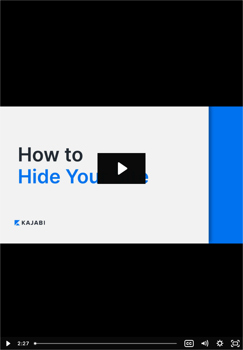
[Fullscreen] (235, 343)
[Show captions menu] (189, 343)
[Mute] (204, 343)
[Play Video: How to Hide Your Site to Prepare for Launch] (121, 168)
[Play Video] (7, 343)
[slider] (106, 343)
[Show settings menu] (220, 343)
